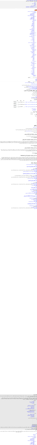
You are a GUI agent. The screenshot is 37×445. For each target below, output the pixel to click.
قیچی (33, 43)
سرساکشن (32, 37)
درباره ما (33, 403)
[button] (34, 191)
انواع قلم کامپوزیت (32, 33)
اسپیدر (33, 27)
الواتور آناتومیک (32, 17)
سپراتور (33, 66)
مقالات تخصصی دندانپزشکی (30, 415)
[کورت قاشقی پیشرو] (34, 185)
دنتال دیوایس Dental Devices (30, 411)
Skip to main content (34, 0)
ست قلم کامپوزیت (32, 34)
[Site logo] (36, 9)
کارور (33, 22)
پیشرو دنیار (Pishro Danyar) (33, 189)
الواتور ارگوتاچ (32, 18)
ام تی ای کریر (32, 31)
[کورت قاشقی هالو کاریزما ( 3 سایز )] (31, 164)
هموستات (33, 44)
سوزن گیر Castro (32, 45)
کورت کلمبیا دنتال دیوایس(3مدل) (32, 203)
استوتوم (33, 55)
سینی (33, 70)
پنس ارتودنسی (32, 65)
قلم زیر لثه (33, 28)
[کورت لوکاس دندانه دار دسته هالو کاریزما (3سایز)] (30, 171)
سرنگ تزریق (32, 35)
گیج (33, 53)
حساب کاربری (32, 406)
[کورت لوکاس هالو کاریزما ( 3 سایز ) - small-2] (31, 106)
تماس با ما (33, 401)
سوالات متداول (32, 402)
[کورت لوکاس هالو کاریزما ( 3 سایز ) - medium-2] (31, 104)
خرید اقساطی (32, 407)
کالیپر (33, 58)
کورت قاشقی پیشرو (34, 187)
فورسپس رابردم (32, 46)
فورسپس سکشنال (32, 29)
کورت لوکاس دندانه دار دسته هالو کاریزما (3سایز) (30, 173)
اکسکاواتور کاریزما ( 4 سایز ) (33, 89)
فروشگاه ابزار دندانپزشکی (31, 405)
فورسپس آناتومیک (32, 14)
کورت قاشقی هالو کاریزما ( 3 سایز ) (32, 166)
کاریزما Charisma (32, 410)
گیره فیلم (33, 73)
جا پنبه (33, 69)
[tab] (34, 108)
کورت (33, 41)
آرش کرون (32, 32)
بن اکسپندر (33, 56)
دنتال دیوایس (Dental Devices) (33, 205)
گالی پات (33, 72)
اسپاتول (33, 23)
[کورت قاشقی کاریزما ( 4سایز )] (32, 178)
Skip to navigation (29, 0)
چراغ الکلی (32, 74)
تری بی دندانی (32, 62)
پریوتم (33, 57)
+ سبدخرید (15, 101)
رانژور (33, 38)
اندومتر (33, 24)
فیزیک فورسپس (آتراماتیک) (31, 15)
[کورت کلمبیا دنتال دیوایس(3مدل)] (33, 201)
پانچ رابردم (33, 47)
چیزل (33, 40)
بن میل (33, 60)
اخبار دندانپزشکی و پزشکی (31, 414)
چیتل (33, 71)
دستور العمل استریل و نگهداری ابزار (30, 408)
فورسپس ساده (32, 13)
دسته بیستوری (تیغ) (32, 36)
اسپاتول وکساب (32, 51)
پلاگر (33, 26)
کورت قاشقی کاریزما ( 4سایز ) (32, 180)
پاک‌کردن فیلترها (35, 127)
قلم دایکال (33, 25)
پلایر (33, 64)
